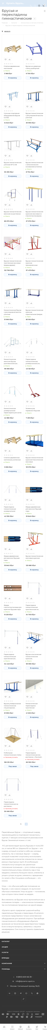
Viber (32, 993)
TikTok (23, 998)
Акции (5, 947)
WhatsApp (37, 993)
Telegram (20, 993)
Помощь (6, 969)
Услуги (5, 952)
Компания (7, 963)
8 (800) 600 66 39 (24, 977)
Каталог (6, 941)
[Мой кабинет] (39, 6)
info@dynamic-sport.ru (25, 981)
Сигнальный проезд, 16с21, (28, 986)
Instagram (15, 993)
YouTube (26, 993)
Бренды (5, 958)
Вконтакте (9, 993)
